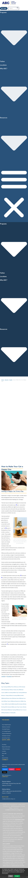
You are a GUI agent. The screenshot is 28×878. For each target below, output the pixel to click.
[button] (14, 193)
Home (2, 379)
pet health (9, 704)
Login (4, 8)
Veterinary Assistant (6, 726)
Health (10, 379)
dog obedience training (9, 712)
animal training (13, 709)
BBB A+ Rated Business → (7, 775)
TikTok (4, 772)
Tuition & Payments (6, 749)
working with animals (18, 704)
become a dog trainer (18, 707)
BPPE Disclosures (15, 806)
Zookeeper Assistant (6, 735)
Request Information (6, 746)
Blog (3, 755)
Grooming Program (6, 729)
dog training (5, 686)
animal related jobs (8, 698)
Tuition (2, 61)
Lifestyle (6, 379)
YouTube (18, 769)
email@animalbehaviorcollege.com (8, 798)
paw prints (12, 686)
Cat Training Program (6, 731)
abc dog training (19, 692)
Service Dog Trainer (6, 737)
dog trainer (8, 701)
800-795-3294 (5, 796)
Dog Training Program (6, 724)
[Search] (17, 7)
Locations (3, 65)
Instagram (12, 769)
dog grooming (15, 695)
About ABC (4, 753)
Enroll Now (4, 744)
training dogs (7, 689)
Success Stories (5, 757)
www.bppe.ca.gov (19, 819)
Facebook (5, 769)
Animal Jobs (17, 698)
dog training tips (15, 689)
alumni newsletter (17, 701)
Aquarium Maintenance (6, 733)
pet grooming (10, 692)
